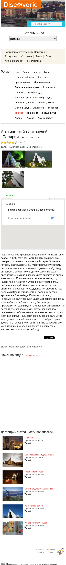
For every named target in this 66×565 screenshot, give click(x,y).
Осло (31, 102)
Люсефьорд (49, 87)
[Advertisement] (33, 400)
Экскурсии (11, 56)
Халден (19, 118)
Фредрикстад (49, 112)
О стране (26, 56)
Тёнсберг (53, 107)
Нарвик (19, 92)
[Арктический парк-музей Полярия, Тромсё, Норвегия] (14, 166)
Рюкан (51, 102)
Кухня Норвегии (14, 60)
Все (17, 72)
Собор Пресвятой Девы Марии (39, 455)
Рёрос (41, 102)
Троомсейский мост (34, 472)
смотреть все (32, 355)
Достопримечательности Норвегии (25, 52)
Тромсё (19, 112)
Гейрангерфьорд (24, 77)
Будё (47, 72)
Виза (39, 56)
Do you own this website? (19, 218)
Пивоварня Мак (32, 438)
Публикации (34, 60)
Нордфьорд (33, 92)
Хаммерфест (45, 118)
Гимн (48, 56)
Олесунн (20, 102)
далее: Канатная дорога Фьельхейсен (22, 146)
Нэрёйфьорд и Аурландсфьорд (32, 97)
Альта (26, 72)
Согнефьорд (22, 107)
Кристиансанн (22, 82)
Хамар (30, 118)
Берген (36, 72)
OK (52, 218)
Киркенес (42, 77)
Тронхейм (32, 112)
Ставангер (38, 107)
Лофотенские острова (27, 87)
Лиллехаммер (42, 82)
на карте (10, 195)
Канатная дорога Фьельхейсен (39, 489)
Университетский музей (36, 523)
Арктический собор (34, 506)
